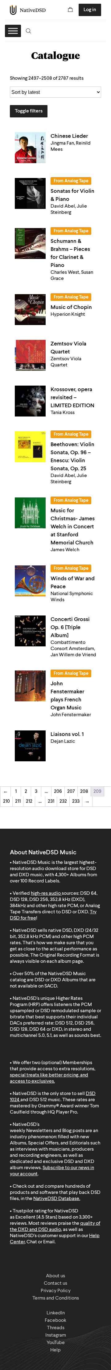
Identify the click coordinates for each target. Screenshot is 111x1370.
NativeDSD (28, 10)
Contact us (55, 1283)
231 (51, 801)
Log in (90, 9)
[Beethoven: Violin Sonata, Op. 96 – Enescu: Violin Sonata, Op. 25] (30, 446)
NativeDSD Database (56, 1198)
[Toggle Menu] (13, 31)
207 (71, 791)
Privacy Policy (56, 1290)
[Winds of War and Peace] (30, 580)
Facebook (55, 1320)
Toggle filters (29, 111)
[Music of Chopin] (30, 309)
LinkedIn (56, 1313)
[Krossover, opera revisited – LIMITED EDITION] (30, 401)
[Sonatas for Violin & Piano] (30, 193)
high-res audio (46, 893)
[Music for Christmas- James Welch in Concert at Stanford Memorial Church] (30, 512)
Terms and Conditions (55, 1298)
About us (55, 1276)
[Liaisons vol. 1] (30, 745)
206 (58, 791)
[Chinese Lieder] (30, 147)
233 (76, 801)
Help (55, 1350)
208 (84, 791)
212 (29, 801)
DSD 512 (38, 1099)
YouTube (56, 1342)
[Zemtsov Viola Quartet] (30, 355)
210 (6, 801)
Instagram (55, 1335)
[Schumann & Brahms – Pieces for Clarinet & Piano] (30, 243)
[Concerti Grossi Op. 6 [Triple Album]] (30, 630)
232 (63, 801)
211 (18, 801)
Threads (55, 1328)
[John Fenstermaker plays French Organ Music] (30, 685)
